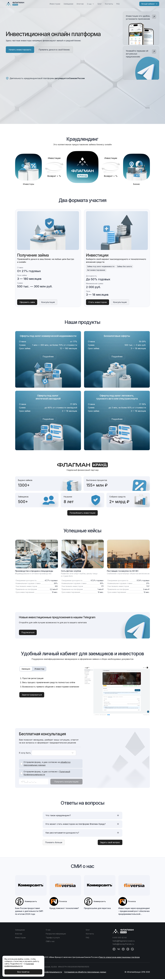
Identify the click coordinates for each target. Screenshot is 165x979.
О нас (48, 930)
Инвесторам (55, 4)
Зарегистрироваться (32, 695)
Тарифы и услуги (53, 938)
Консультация (48, 302)
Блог (100, 4)
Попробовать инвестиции (82, 513)
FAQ (118, 4)
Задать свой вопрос (110, 842)
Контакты (109, 4)
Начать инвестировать (20, 49)
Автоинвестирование (96, 270)
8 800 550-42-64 (120, 938)
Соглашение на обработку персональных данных (85, 972)
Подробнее (48, 356)
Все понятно (23, 972)
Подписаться (27, 632)
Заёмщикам (68, 4)
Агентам (80, 4)
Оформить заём (27, 302)
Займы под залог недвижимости (100, 266)
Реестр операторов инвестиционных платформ (119, 957)
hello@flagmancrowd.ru (124, 941)
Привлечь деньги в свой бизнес (54, 49)
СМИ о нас (50, 941)
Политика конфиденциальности (48, 972)
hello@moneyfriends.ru (123, 944)
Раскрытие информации (56, 934)
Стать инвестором (97, 302)
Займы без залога (124, 266)
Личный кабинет (148, 4)
